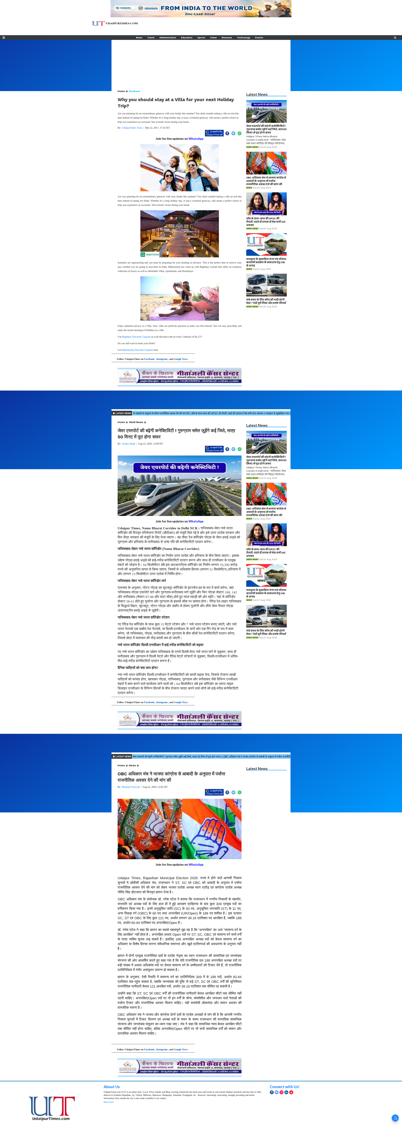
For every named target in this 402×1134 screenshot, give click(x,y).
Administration (167, 37)
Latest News (257, 94)
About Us (112, 1086)
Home (121, 91)
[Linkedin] (286, 1092)
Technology (243, 37)
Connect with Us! (285, 1086)
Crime (213, 37)
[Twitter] (277, 1092)
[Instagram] (281, 1092)
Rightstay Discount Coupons (136, 336)
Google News (181, 359)
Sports (201, 37)
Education (186, 37)
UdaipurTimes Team (132, 127)
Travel (150, 37)
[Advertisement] (201, 62)
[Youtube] (291, 1092)
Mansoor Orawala (131, 787)
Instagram (161, 359)
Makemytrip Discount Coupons (137, 350)
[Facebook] (272, 1092)
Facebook (149, 359)
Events (259, 37)
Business (227, 37)
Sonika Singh (128, 443)
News (139, 37)
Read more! (109, 1102)
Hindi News (136, 422)
